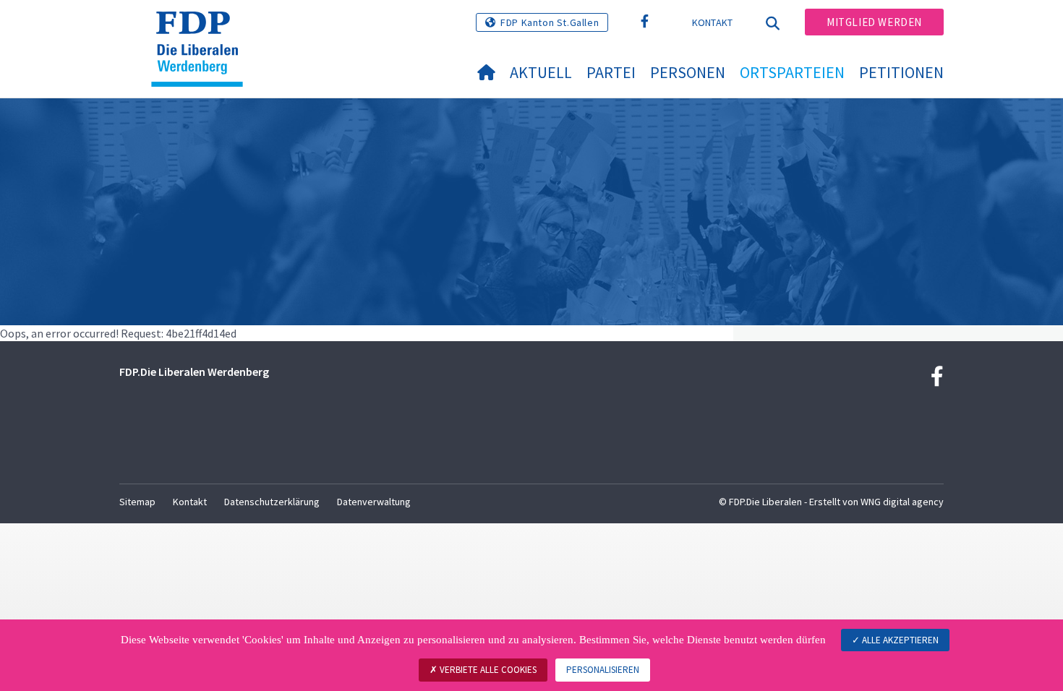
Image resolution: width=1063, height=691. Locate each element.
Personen (687, 72)
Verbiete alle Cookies (487, 670)
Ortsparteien (792, 72)
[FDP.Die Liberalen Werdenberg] (202, 30)
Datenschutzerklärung (272, 501)
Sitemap (137, 501)
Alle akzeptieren (899, 640)
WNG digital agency (902, 501)
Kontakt (712, 22)
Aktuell (541, 72)
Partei (611, 72)
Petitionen (901, 72)
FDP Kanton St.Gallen (549, 22)
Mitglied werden (874, 22)
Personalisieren (602, 670)
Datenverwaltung (374, 501)
